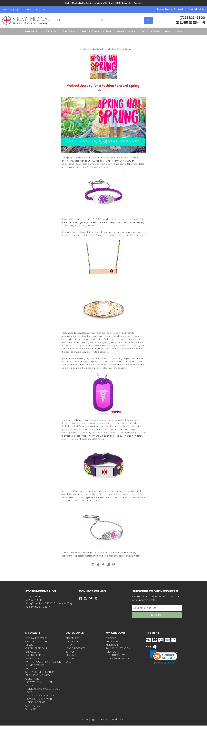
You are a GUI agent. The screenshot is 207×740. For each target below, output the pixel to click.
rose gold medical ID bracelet (123, 345)
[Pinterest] (113, 564)
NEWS (29, 645)
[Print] (98, 564)
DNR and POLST (113, 3)
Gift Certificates (181, 9)
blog (179, 31)
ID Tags (107, 31)
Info (167, 31)
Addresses (113, 645)
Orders (111, 638)
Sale (144, 31)
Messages (112, 641)
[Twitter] (103, 564)
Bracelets (31, 31)
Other (131, 31)
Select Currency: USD (35, 9)
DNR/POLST (69, 31)
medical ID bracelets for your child (118, 426)
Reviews (155, 31)
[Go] (148, 20)
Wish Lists (112, 651)
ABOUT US (31, 668)
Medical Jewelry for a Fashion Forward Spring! (103, 86)
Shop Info (199, 9)
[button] (104, 40)
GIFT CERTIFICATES (36, 641)
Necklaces (50, 31)
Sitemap (30, 709)
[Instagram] (85, 598)
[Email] (93, 564)
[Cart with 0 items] (192, 9)
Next (164, 3)
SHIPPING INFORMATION (40, 672)
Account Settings (117, 658)
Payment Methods (118, 648)
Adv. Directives (90, 31)
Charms (119, 31)
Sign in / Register (164, 9)
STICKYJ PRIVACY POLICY (39, 695)
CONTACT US (32, 705)
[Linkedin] (108, 564)
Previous (43, 3)
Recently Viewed (117, 655)
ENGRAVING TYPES (36, 638)
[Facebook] (80, 598)
